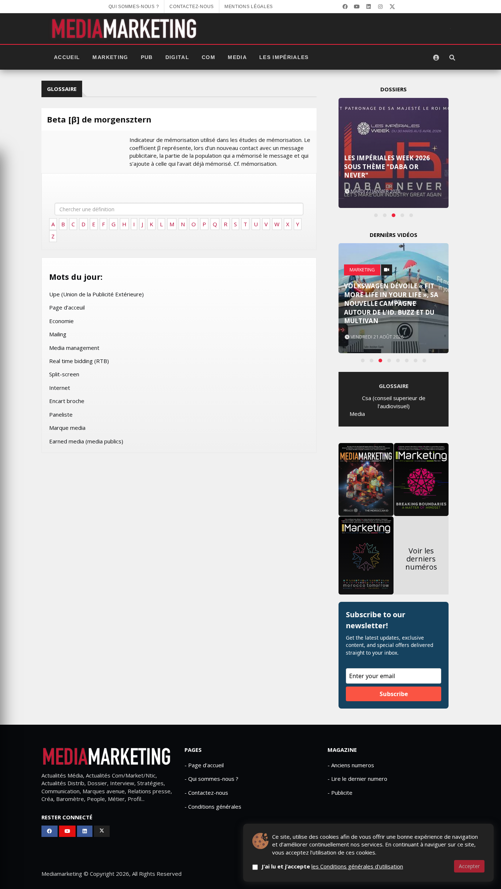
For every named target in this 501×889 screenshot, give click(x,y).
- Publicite (340, 792)
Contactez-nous (191, 6)
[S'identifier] (436, 57)
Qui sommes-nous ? (134, 6)
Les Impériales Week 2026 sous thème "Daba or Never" (387, 167)
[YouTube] (356, 6)
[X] (392, 6)
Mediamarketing (61, 873)
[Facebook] (345, 6)
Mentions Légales (248, 6)
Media (237, 57)
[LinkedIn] (368, 6)
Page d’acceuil (67, 307)
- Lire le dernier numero (357, 778)
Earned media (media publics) (86, 441)
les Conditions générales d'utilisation (357, 866)
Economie (61, 321)
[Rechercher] (452, 57)
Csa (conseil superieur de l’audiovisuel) (393, 401)
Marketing (110, 57)
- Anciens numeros (351, 765)
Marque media (67, 427)
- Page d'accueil (204, 765)
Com (208, 57)
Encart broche (66, 401)
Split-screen (64, 374)
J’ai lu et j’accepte (332, 866)
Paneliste (61, 414)
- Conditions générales (212, 806)
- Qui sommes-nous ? (211, 778)
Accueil (67, 57)
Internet (59, 387)
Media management (74, 347)
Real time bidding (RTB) (79, 361)
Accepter (469, 866)
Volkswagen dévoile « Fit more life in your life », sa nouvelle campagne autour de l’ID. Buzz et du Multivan (391, 303)
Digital (177, 57)
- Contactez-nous (206, 792)
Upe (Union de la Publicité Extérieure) (96, 294)
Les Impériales (284, 57)
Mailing (57, 334)
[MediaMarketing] (125, 29)
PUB (147, 57)
